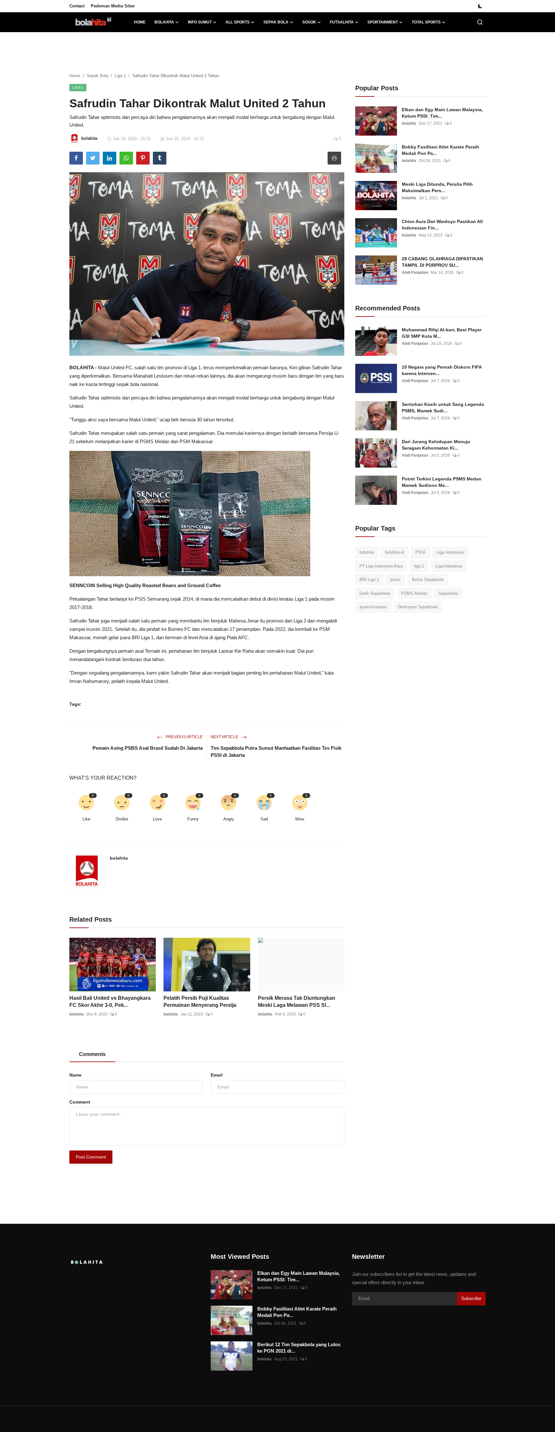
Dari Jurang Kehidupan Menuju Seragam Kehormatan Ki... (436, 445)
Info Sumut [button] (200, 22)
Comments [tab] (92, 1054)
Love (157, 819)
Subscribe (471, 1298)
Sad (264, 819)
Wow (299, 819)
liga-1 (419, 566)
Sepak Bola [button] (275, 22)
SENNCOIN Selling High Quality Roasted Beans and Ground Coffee (145, 585)
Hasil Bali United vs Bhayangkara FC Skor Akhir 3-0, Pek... (110, 1001)
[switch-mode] (480, 6)
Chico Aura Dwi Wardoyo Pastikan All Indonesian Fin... (442, 224)
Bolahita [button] (164, 22)
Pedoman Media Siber (113, 6)
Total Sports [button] (426, 22)
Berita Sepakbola (428, 579)
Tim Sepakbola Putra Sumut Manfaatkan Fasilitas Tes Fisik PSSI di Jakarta (276, 751)
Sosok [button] (309, 22)
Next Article (225, 737)
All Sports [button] (237, 22)
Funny (193, 819)
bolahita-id (394, 552)
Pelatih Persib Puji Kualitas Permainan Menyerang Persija (199, 1001)
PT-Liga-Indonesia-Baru (381, 566)
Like (86, 819)
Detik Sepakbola (374, 593)
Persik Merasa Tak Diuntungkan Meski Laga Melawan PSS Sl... (296, 1001)
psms (395, 579)
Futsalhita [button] (342, 22)
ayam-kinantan (373, 606)
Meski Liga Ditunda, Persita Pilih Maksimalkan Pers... (437, 187)
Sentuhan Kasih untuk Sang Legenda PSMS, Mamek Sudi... (443, 407)
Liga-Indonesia (448, 566)
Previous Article (184, 737)
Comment (79, 1102)
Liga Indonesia (449, 552)
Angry (228, 819)
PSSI (420, 552)
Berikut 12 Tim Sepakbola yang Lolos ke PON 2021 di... (298, 1348)
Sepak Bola (97, 75)
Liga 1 (120, 75)
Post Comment (91, 1156)
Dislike (122, 819)
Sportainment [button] (382, 22)
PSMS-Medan (414, 593)
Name (75, 1075)
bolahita (119, 858)
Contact (76, 6)
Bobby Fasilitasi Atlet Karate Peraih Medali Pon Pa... (440, 150)
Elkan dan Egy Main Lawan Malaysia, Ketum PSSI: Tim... (442, 113)
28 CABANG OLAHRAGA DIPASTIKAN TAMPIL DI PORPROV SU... (442, 262)
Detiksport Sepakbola (418, 606)
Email (217, 1075)
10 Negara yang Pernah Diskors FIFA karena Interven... (441, 370)
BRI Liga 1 (369, 579)
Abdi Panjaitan (415, 272)
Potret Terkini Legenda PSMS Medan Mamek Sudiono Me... (441, 482)
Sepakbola (448, 593)
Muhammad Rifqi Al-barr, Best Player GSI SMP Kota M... (441, 333)
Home (139, 22)
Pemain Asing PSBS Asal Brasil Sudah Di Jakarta (147, 748)
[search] (480, 22)
